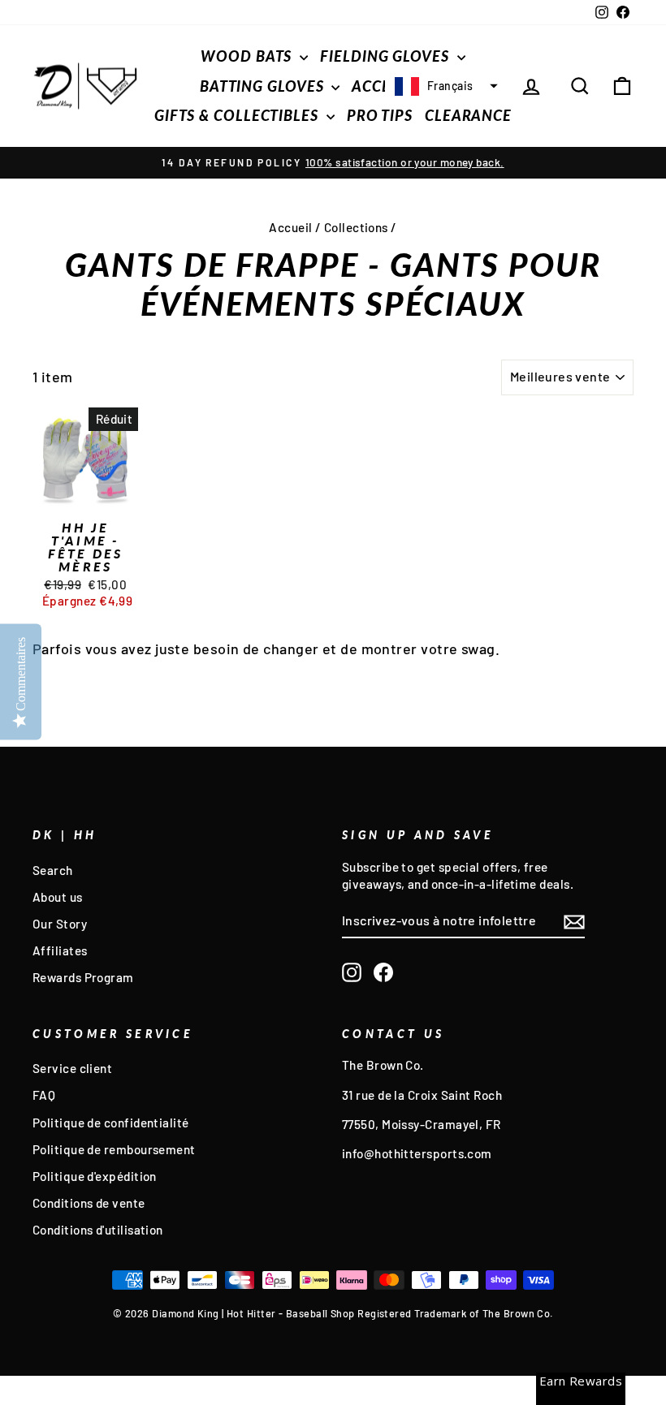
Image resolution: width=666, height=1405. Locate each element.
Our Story (59, 923)
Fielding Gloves (386, 56)
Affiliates (60, 950)
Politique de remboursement (114, 1149)
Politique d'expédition (94, 1176)
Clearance (468, 115)
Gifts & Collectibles (238, 115)
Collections (356, 227)
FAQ (43, 1095)
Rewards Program (83, 977)
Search (52, 870)
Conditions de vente (88, 1203)
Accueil (290, 227)
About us (57, 897)
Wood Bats (248, 56)
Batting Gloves (264, 86)
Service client (72, 1068)
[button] (444, 86)
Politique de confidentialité (110, 1122)
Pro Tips (380, 115)
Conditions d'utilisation (97, 1229)
